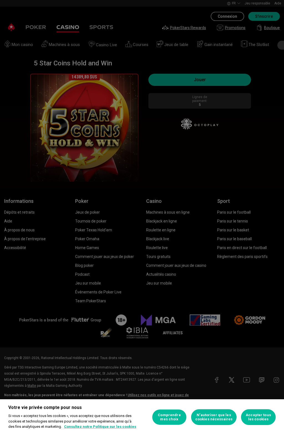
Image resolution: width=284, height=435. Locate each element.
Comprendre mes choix (169, 417)
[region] (142, 417)
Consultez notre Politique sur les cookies (100, 426)
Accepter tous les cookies (258, 417)
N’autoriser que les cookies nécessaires (213, 417)
